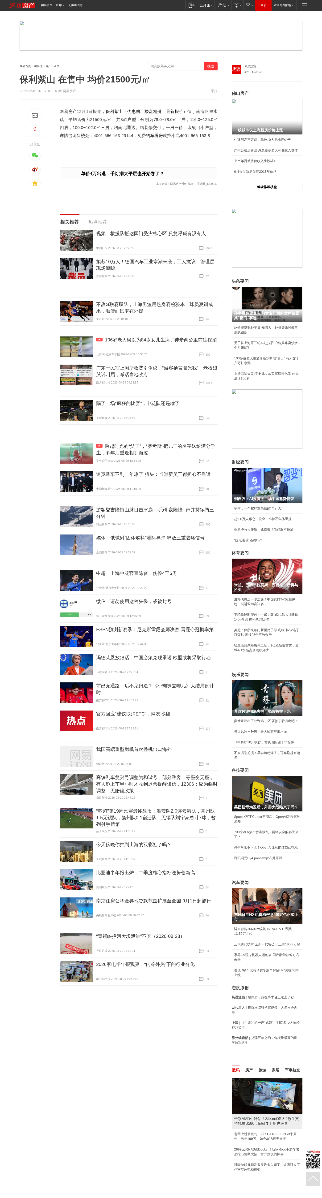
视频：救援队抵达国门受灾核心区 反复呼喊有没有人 (151, 233)
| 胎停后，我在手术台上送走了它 (263, 997)
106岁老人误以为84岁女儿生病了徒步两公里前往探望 (161, 339)
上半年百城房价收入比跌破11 (255, 161)
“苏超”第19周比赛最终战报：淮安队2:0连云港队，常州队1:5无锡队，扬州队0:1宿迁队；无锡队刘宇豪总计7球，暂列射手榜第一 (156, 817)
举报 (214, 91)
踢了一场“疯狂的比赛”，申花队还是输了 (138, 403)
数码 (236, 1070)
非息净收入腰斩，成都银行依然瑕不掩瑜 (263, 529)
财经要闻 (240, 462)
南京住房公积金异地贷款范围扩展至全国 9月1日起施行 (153, 900)
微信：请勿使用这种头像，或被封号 (134, 601)
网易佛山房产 (42, 66)
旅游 (262, 1070)
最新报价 (174, 111)
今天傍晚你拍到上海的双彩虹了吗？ (134, 844)
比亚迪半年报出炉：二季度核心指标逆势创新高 (145, 872)
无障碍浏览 (75, 5)
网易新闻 (250, 66)
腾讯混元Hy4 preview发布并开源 (258, 858)
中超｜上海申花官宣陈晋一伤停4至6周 (136, 573)
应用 (59, 5)
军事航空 (292, 1070)
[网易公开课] (206, 5)
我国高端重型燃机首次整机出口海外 (134, 749)
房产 (249, 1070)
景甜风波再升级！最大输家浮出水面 (260, 731)
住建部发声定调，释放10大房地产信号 (262, 140)
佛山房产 (240, 93)
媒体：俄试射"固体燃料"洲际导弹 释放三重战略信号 (150, 537)
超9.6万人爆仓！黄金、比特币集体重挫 (263, 519)
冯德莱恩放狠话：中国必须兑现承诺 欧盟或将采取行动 (153, 657)
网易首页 (46, 5)
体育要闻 (240, 553)
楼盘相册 (153, 111)
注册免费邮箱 (282, 5)
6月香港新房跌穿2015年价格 (255, 171)
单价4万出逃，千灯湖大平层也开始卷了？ (122, 173)
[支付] (237, 5)
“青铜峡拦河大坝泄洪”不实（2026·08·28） (140, 936)
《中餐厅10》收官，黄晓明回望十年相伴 (264, 742)
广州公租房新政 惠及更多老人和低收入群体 (266, 150)
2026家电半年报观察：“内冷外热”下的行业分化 (145, 964)
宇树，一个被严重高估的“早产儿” (258, 508)
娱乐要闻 (240, 674)
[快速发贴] (35, 115)
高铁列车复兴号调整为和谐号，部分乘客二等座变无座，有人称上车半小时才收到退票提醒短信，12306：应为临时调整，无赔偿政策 (157, 784)
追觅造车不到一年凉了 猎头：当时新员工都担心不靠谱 (153, 474)
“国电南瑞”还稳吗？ (248, 540)
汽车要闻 (240, 882)
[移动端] (191, 5)
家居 (275, 1070)
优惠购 (133, 111)
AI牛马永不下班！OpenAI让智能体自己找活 (266, 847)
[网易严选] (223, 5)
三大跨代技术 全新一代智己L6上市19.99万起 (267, 944)
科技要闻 (240, 770)
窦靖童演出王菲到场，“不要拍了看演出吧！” (266, 721)
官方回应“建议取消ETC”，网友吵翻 (133, 713)
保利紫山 (114, 111)
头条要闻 (240, 281)
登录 (263, 5)
